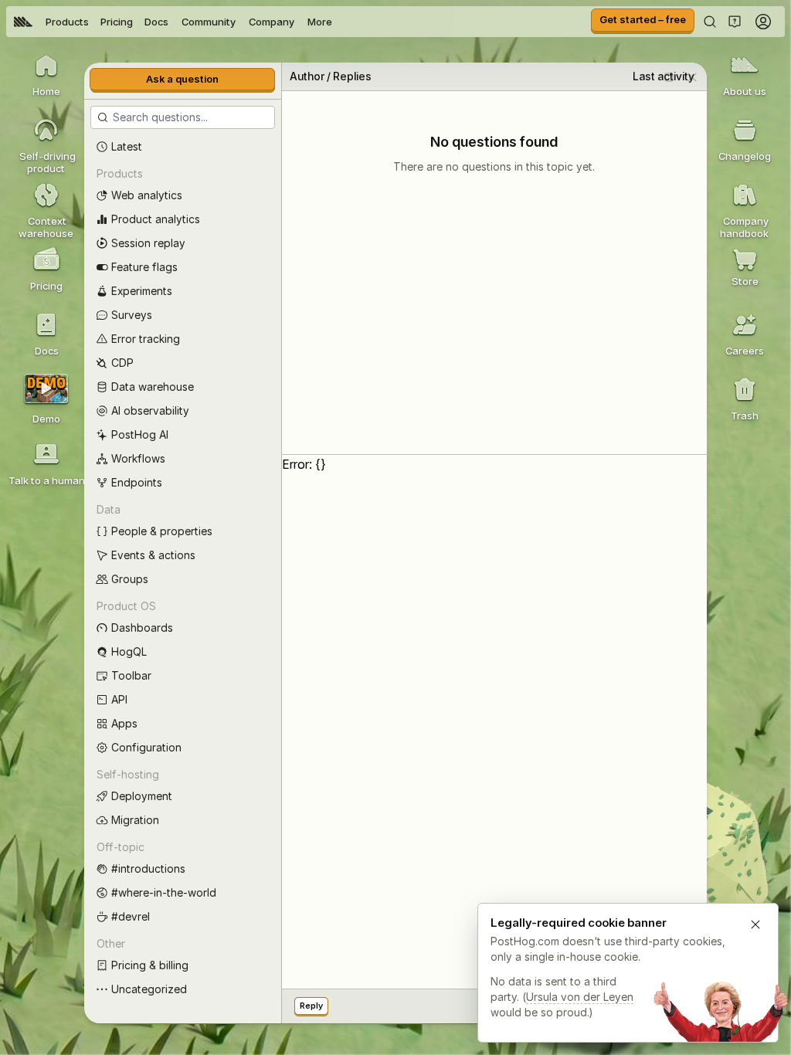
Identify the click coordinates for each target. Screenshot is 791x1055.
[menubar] (173, 21)
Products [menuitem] (67, 21)
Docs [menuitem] (156, 21)
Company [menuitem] (271, 21)
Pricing (116, 21)
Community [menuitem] (209, 21)
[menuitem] (23, 21)
